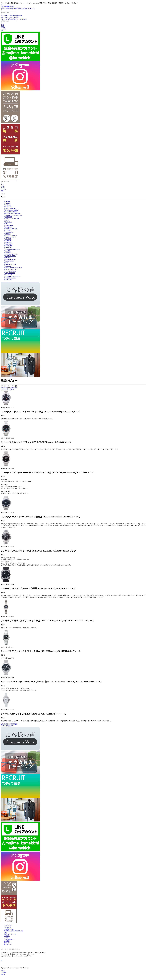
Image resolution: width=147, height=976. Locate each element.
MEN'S (3, 27)
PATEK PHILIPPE (10, 208)
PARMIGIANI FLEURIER (13, 276)
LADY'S (3, 29)
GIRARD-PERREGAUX (12, 249)
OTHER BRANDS (10, 278)
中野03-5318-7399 (6, 8)
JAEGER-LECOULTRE (12, 218)
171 (4, 387)
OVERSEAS (23, 19)
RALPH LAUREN (10, 256)
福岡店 (3, 974)
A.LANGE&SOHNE (11, 212)
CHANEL (8, 239)
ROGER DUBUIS (10, 264)
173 (9, 387)
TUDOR (7, 203)
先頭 (2, 387)
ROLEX (7, 201)
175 (14, 387)
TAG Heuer (8, 222)
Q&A (14, 17)
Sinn (6, 262)
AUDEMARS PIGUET (12, 210)
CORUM (8, 257)
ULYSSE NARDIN (10, 271)
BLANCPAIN (9, 232)
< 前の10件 (4, 389)
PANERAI (8, 227)
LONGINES (8, 252)
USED (2, 26)
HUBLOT (8, 230)
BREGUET (8, 217)
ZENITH (7, 234)
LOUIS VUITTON (10, 237)
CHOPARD (8, 242)
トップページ (5, 15)
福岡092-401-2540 (29, 8)
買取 (2, 30)
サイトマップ (8, 944)
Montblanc (8, 266)
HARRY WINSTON (11, 235)
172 (6, 387)
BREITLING (9, 225)
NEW (2, 24)
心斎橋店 (3, 972)
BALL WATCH (9, 261)
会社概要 (4, 6)
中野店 (3, 971)
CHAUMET (8, 244)
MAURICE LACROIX (11, 269)
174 (12, 387)
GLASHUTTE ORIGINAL (13, 213)
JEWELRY (8, 279)
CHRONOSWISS (10, 259)
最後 (16, 387)
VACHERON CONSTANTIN (13, 215)
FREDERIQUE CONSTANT (13, 268)
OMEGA (8, 205)
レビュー (17, 19)
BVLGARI (8, 245)
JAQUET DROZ (10, 273)
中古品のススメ (9, 929)
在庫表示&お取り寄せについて (13, 931)
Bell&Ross (8, 247)
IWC (6, 223)
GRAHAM (8, 274)
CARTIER (8, 206)
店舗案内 (11, 19)
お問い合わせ (8, 942)
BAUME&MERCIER (11, 254)
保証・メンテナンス (10, 934)
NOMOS (7, 251)
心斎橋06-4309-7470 (18, 8)
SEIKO (7, 220)
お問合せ (11, 6)
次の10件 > (10, 389)
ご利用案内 (12, 15)
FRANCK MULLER (11, 228)
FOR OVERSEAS (9, 939)
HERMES (8, 240)
